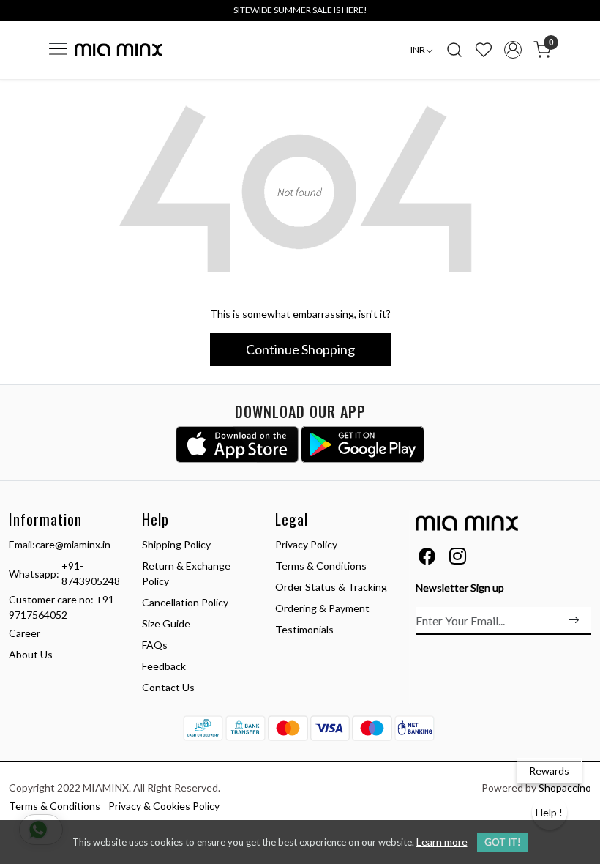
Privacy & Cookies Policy (164, 806)
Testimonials (304, 629)
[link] (454, 50)
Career (24, 633)
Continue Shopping (300, 349)
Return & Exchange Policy (186, 573)
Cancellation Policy (185, 602)
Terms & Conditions (321, 565)
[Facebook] (427, 558)
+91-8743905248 (90, 573)
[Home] (118, 50)
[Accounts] (513, 50)
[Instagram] (457, 558)
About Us (31, 654)
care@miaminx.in (72, 544)
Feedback (164, 666)
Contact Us (168, 687)
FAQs (155, 644)
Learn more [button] (442, 841)
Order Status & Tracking (331, 587)
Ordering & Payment (322, 608)
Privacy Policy (306, 544)
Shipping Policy (176, 544)
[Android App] (362, 444)
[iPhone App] (237, 444)
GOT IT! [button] (502, 842)
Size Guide (166, 623)
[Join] (573, 620)
